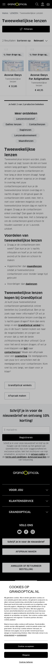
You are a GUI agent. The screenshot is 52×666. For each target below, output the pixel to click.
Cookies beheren (26, 662)
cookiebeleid (21, 635)
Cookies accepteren (26, 646)
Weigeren (26, 655)
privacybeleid (9, 635)
